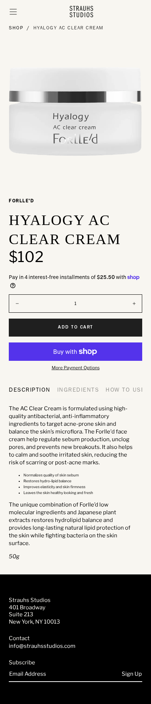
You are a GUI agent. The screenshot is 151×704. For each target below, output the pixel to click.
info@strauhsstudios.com (42, 646)
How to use (125, 390)
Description (30, 390)
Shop (16, 28)
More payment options (76, 367)
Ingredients (78, 390)
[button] (13, 11)
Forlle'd (21, 201)
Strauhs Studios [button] (30, 600)
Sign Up (132, 674)
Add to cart (75, 327)
